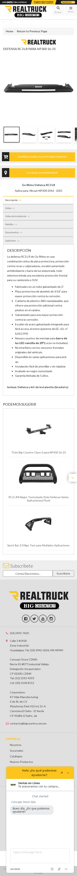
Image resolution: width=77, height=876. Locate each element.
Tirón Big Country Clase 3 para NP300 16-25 (38, 452)
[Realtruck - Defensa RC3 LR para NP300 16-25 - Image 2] (29, 134)
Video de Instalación (15, 216)
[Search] (58, 10)
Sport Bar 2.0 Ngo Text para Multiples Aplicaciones (38, 545)
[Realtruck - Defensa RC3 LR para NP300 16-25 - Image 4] (64, 134)
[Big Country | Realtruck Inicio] (25, 12)
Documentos (12, 232)
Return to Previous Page (32, 31)
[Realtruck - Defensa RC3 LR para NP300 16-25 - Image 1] (11, 134)
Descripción (11, 200)
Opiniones (10, 240)
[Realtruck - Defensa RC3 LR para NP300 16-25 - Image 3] (46, 134)
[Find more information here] (40, 819)
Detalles (9, 224)
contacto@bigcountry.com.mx (28, 723)
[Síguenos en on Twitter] (34, 619)
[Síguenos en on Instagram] (51, 619)
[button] (58, 10)
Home (9, 31)
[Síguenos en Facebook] (26, 619)
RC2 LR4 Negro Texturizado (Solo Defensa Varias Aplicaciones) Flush (38, 498)
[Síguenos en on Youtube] (43, 619)
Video (8, 208)
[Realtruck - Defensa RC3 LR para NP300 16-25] (38, 41)
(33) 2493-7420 (19, 633)
